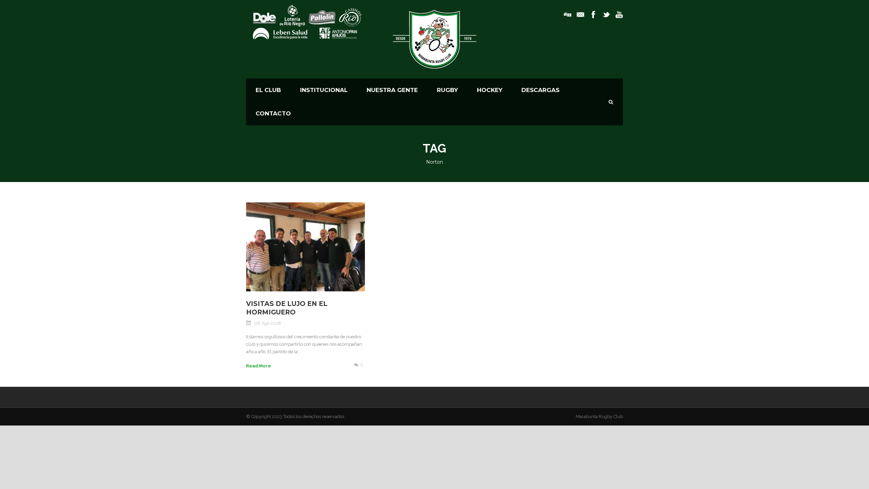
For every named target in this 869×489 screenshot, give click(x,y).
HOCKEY (489, 90)
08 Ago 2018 (267, 323)
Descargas (540, 90)
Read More (258, 365)
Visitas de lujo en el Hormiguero (287, 308)
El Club (268, 90)
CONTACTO (273, 113)
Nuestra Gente (392, 90)
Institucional (324, 90)
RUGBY (447, 90)
